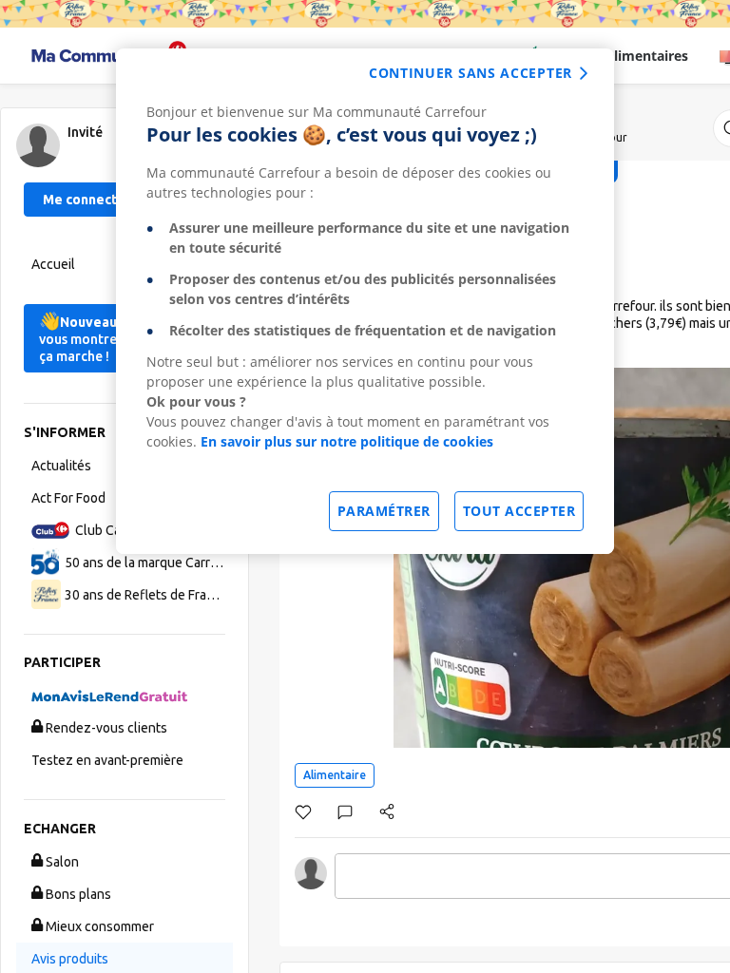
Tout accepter (519, 511)
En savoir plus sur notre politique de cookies (347, 441)
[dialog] (365, 301)
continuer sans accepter (470, 73)
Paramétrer (384, 511)
